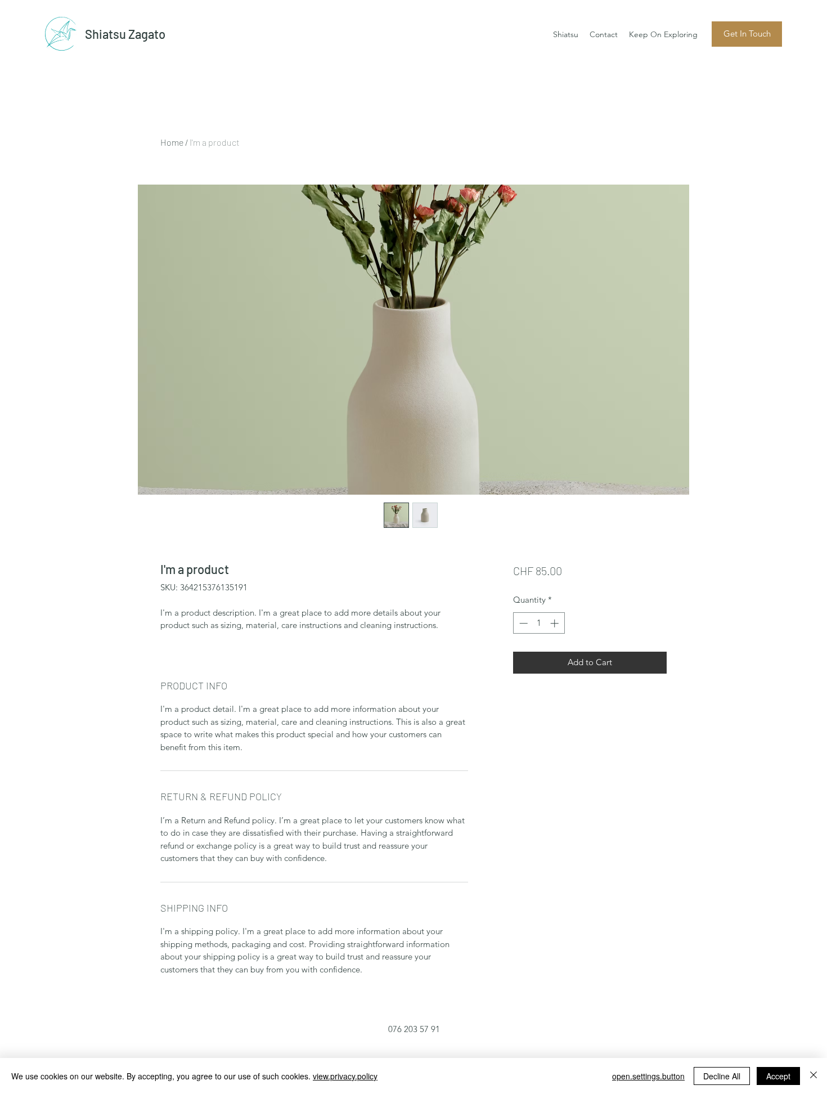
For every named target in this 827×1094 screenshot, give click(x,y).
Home (171, 142)
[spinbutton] (538, 623)
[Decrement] (522, 623)
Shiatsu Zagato (125, 33)
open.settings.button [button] (648, 1076)
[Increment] (555, 623)
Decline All (721, 1076)
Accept (778, 1076)
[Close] (813, 1076)
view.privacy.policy (345, 1076)
